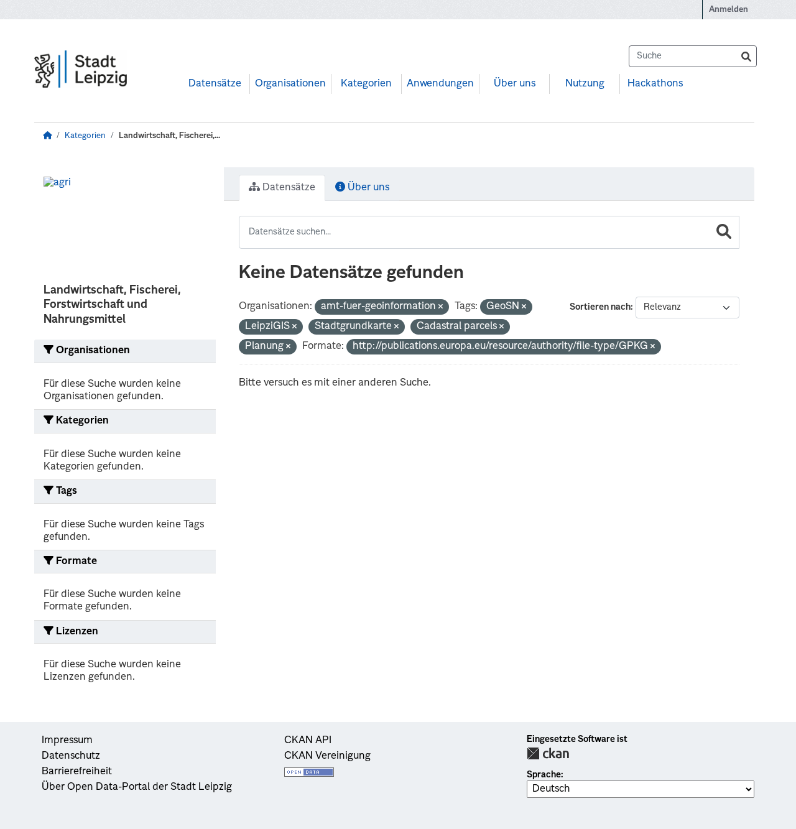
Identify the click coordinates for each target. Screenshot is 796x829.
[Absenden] (746, 56)
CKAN (548, 753)
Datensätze (214, 84)
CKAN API (307, 741)
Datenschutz (71, 756)
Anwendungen (440, 84)
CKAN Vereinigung (327, 756)
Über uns (514, 84)
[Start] (47, 136)
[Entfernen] (440, 307)
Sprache (544, 775)
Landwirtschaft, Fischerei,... (169, 136)
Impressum (67, 741)
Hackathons (655, 84)
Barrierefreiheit (77, 772)
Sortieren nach (600, 307)
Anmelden (728, 10)
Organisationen (290, 84)
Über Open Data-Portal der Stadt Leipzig (137, 787)
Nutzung (584, 84)
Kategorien (366, 84)
